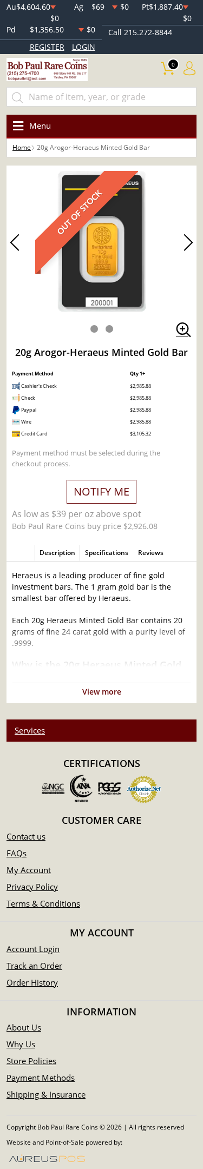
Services (30, 730)
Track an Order (34, 965)
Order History (32, 982)
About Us (23, 1027)
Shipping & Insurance (46, 1094)
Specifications (106, 552)
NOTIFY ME (101, 491)
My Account (28, 869)
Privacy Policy (32, 886)
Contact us (25, 836)
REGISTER (47, 47)
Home (21, 147)
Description (57, 552)
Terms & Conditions (43, 903)
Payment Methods (40, 1077)
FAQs (16, 853)
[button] (94, 329)
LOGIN (83, 47)
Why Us (20, 1044)
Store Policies (31, 1060)
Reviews (150, 552)
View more (101, 691)
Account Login (33, 948)
